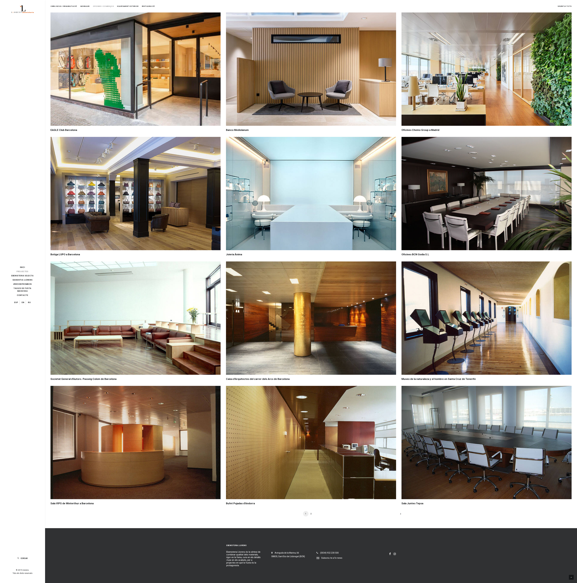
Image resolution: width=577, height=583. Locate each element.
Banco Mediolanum (237, 129)
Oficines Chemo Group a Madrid (420, 129)
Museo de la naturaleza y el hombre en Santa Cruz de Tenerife (438, 378)
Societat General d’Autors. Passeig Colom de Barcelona (83, 378)
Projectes (22, 271)
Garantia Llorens (22, 280)
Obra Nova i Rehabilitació (63, 6)
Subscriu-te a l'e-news (331, 558)
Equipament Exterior (127, 6)
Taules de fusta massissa (22, 289)
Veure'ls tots (565, 6)
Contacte (22, 295)
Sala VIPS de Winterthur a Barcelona (72, 503)
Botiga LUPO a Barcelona (65, 254)
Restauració (148, 6)
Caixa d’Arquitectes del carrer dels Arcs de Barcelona (258, 378)
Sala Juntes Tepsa (412, 503)
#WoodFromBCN (22, 284)
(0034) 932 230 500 (329, 553)
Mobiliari (85, 6)
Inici (22, 267)
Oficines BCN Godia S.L (415, 254)
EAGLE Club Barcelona (63, 129)
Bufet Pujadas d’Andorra (240, 503)
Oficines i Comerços (103, 6)
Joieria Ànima (234, 254)
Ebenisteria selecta (22, 275)
